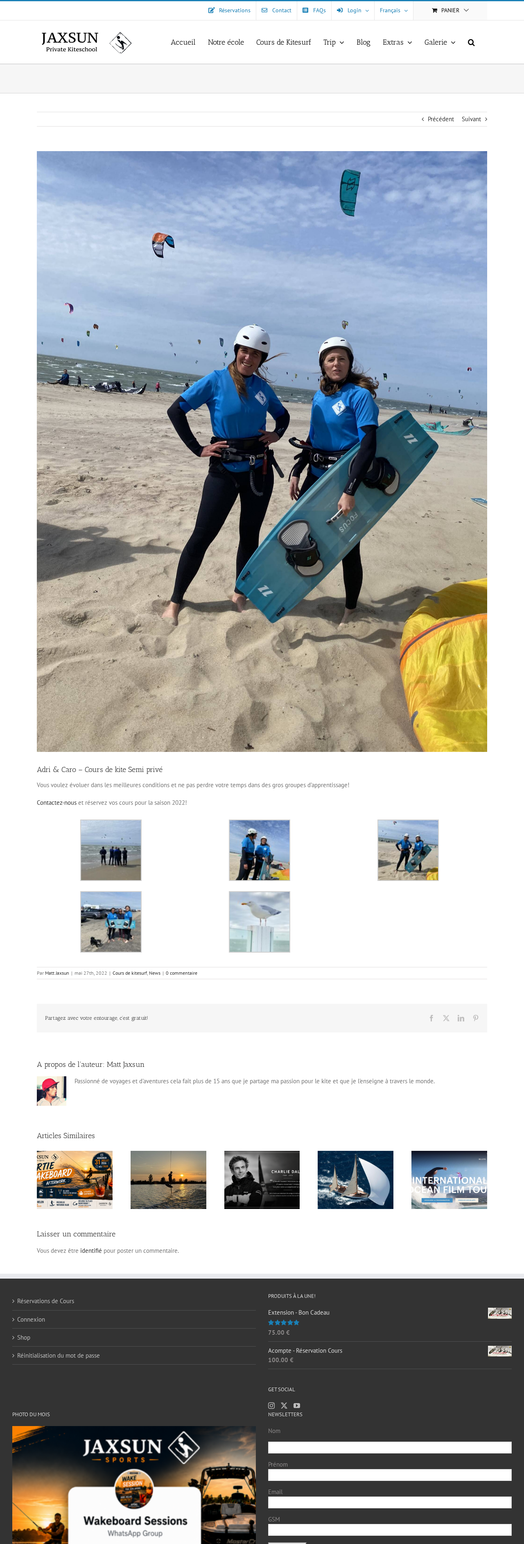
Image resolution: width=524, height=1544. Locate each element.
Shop (23, 1337)
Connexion (31, 1319)
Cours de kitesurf (130, 973)
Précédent (441, 119)
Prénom (278, 1464)
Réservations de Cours (45, 1301)
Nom (274, 1431)
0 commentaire (181, 973)
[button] (471, 41)
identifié (91, 1250)
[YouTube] (297, 1405)
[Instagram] (271, 1405)
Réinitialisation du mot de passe (58, 1355)
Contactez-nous (57, 802)
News (154, 973)
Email (275, 1492)
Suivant (471, 119)
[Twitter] (284, 1405)
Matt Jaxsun (57, 973)
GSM (274, 1519)
